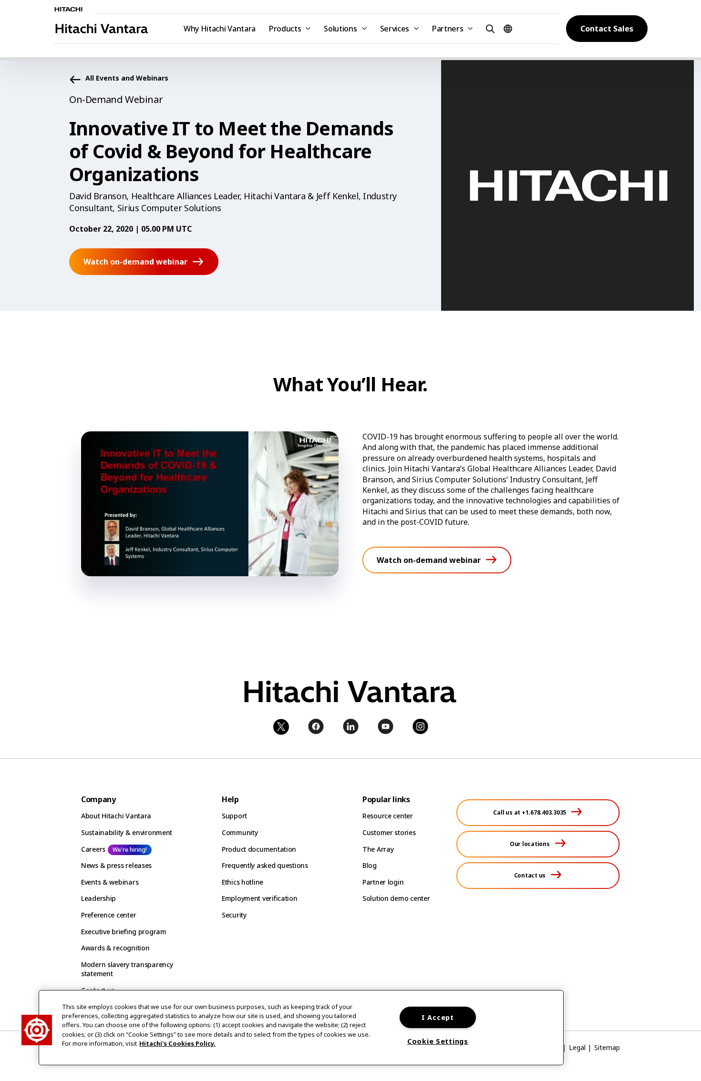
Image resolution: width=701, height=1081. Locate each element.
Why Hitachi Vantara (220, 28)
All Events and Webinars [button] (126, 78)
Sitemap (607, 1047)
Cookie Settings (437, 1041)
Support (234, 815)
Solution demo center (396, 898)
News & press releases (116, 865)
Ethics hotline (242, 882)
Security (234, 914)
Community (240, 832)
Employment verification (260, 898)
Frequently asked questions (265, 865)
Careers (93, 849)
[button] (488, 28)
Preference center (108, 914)
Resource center (387, 815)
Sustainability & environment (126, 832)
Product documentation (259, 849)
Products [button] (285, 28)
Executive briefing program (123, 931)
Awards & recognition (115, 947)
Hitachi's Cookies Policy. (177, 1043)
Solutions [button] (340, 28)
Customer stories (389, 832)
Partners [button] (447, 28)
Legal (577, 1047)
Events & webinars (109, 882)
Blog (369, 865)
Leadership (98, 898)
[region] (301, 1027)
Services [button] (394, 28)
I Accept (438, 1017)
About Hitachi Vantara (116, 815)
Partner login (382, 882)
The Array (377, 849)
